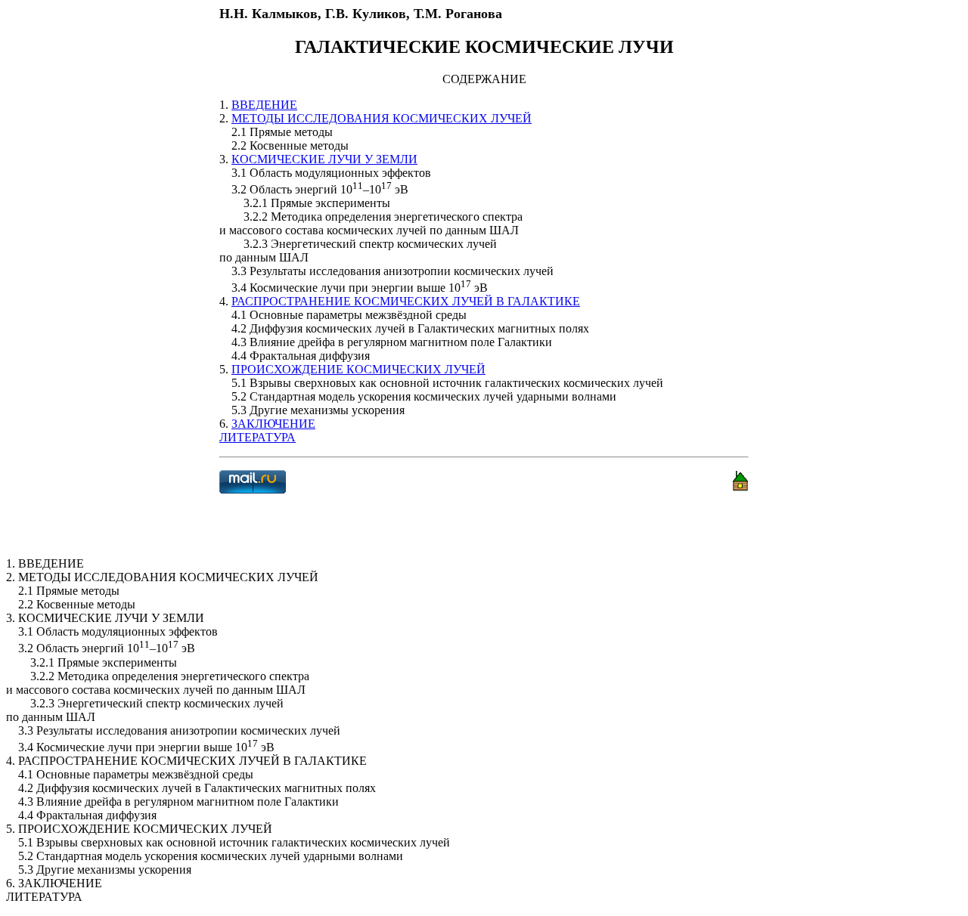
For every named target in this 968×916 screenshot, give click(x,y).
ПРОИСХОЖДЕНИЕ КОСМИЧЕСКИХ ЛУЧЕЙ (358, 369)
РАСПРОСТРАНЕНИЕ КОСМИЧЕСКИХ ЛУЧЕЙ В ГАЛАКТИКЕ (405, 301)
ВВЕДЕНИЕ (264, 104)
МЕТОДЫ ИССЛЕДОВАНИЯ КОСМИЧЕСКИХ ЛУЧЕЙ (381, 118)
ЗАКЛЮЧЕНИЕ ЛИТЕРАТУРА (267, 430)
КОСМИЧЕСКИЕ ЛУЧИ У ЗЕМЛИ (324, 159)
